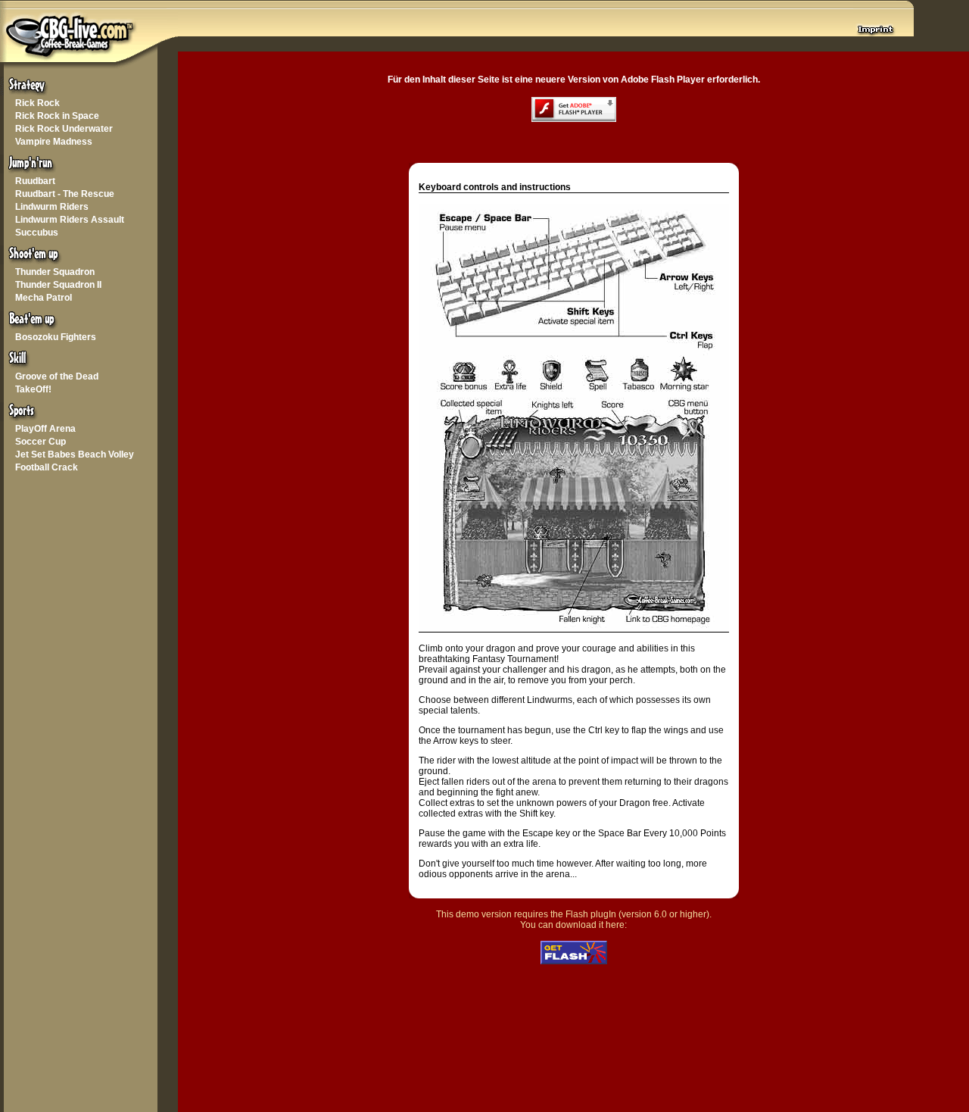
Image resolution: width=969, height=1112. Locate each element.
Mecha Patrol (43, 297)
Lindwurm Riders (52, 206)
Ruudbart (35, 181)
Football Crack (46, 467)
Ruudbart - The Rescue (64, 194)
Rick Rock (37, 103)
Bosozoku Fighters (55, 337)
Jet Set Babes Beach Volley (74, 454)
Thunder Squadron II (58, 285)
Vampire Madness (53, 141)
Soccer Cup (40, 441)
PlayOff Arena (45, 428)
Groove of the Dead (56, 376)
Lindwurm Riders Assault (69, 219)
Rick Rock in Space (57, 116)
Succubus (36, 232)
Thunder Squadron (55, 272)
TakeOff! (33, 389)
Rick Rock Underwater (64, 128)
